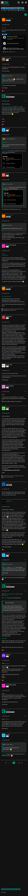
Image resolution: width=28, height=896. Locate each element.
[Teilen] (25, 14)
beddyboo (7, 594)
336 (14, 762)
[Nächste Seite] (22, 763)
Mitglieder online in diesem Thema (11, 889)
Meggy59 (5, 598)
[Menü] (25, 2)
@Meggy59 (4, 638)
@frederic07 (5, 106)
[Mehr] (25, 24)
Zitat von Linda (8, 76)
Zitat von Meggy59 (9, 602)
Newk (19, 594)
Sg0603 (5, 79)
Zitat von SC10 (8, 225)
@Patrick (7, 663)
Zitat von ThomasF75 (10, 139)
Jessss (5, 567)
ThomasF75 (5, 310)
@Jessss (4, 27)
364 (19, 762)
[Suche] (18, 2)
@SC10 (3, 253)
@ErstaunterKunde (6, 296)
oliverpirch (5, 595)
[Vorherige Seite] (6, 763)
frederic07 (13, 594)
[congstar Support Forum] (5, 2)
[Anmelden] (22, 2)
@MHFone (7, 719)
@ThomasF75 (11, 106)
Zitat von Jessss (9, 184)
